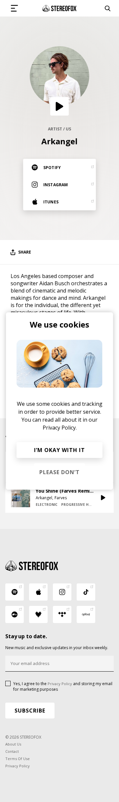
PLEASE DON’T (59, 472)
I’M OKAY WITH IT (59, 450)
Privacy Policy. (60, 427)
